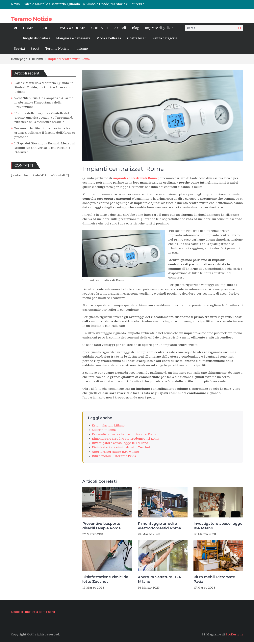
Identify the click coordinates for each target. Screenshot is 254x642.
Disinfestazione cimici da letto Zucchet (121, 447)
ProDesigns (234, 634)
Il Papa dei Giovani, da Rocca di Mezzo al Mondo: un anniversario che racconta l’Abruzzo (44, 148)
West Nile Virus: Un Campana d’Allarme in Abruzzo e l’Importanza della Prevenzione (43, 102)
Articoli (120, 28)
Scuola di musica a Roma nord (33, 612)
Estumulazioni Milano (108, 425)
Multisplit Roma (104, 430)
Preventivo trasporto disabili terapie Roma (124, 434)
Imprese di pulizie (159, 28)
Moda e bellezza (108, 38)
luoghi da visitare (36, 38)
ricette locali (136, 38)
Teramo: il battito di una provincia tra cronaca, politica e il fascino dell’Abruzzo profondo (44, 133)
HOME (28, 28)
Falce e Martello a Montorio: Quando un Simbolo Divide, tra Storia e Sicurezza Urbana (43, 87)
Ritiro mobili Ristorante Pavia (114, 456)
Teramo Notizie (31, 18)
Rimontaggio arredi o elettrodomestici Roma (125, 438)
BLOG (43, 28)
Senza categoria (164, 38)
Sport (35, 48)
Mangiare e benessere (73, 38)
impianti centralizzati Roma (135, 178)
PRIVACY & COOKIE (69, 28)
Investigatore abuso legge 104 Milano (120, 443)
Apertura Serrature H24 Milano (115, 451)
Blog (135, 28)
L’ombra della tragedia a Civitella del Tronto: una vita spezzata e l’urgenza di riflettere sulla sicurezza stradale (43, 117)
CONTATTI (99, 28)
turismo (81, 48)
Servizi (19, 48)
